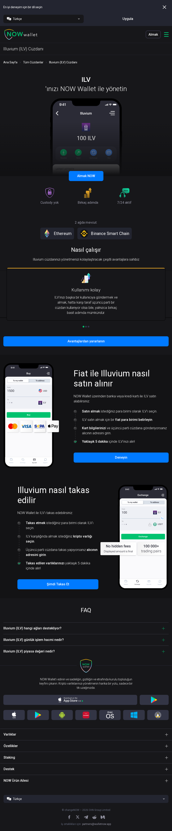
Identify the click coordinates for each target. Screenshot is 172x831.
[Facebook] (69, 817)
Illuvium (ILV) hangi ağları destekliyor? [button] (32, 628)
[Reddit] (94, 817)
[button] (21, 34)
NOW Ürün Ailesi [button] (16, 781)
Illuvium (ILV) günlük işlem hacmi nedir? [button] (33, 640)
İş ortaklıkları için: (86, 824)
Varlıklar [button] (10, 734)
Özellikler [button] (11, 746)
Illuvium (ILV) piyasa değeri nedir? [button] (29, 651)
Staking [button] (9, 757)
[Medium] (102, 817)
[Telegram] (86, 817)
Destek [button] (9, 769)
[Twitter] (77, 817)
